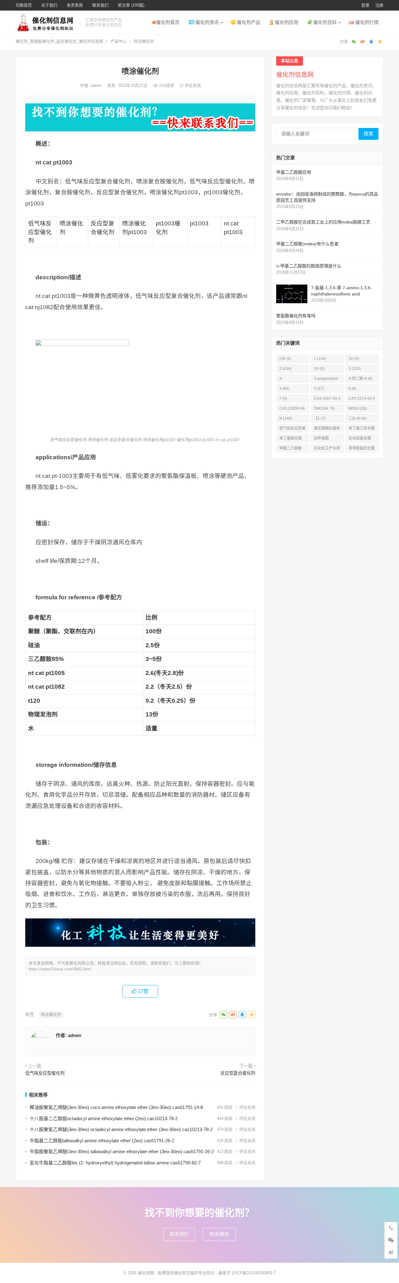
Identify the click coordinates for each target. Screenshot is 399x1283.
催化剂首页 (168, 22)
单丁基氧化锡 (290, 439)
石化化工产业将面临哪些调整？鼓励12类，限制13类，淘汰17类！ (327, 449)
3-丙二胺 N (361, 378)
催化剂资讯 (206, 22)
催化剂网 (146, 1273)
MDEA (358, 408)
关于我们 (49, 5)
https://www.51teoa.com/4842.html (60, 969)
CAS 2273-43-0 (362, 399)
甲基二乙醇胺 (290, 449)
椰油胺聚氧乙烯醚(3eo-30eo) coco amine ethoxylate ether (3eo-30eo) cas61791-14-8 (116, 1107)
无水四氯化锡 (360, 439)
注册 (379, 5)
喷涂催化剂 (51, 1014)
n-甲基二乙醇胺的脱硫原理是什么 (308, 265)
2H (319, 368)
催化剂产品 (248, 22)
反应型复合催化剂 (237, 1073)
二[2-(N (357, 418)
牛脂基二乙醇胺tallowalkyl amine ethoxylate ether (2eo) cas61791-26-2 (102, 1140)
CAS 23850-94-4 (292, 409)
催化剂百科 (324, 22)
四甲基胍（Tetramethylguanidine (326, 439)
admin (97, 85)
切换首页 (24, 5)
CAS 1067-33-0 (327, 399)
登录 (365, 5)
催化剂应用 (286, 22)
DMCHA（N (324, 409)
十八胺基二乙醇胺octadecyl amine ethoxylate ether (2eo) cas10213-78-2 (104, 1118)
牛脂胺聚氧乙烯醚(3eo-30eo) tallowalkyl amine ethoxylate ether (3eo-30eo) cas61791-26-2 (122, 1151)
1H (354, 358)
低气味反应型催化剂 (45, 1073)
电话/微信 (219, 1234)
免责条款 (75, 5)
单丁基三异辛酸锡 (362, 429)
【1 (319, 418)
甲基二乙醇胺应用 (293, 172)
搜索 (368, 133)
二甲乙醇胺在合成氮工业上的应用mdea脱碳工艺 (323, 221)
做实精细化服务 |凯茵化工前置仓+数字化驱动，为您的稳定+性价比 (327, 429)
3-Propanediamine (292, 379)
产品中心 (118, 41)
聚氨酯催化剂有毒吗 (295, 315)
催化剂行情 (366, 22)
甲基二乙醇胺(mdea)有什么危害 (307, 243)
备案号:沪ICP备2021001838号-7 (247, 1273)
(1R (285, 358)
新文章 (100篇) (131, 5)
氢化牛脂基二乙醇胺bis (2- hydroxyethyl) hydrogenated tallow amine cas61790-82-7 (115, 1162)
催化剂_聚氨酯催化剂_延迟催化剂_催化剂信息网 (59, 41)
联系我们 (100, 5)
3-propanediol (326, 379)
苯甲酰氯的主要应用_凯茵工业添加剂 (362, 449)
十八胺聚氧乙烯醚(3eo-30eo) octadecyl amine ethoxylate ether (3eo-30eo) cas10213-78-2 (121, 1129)
